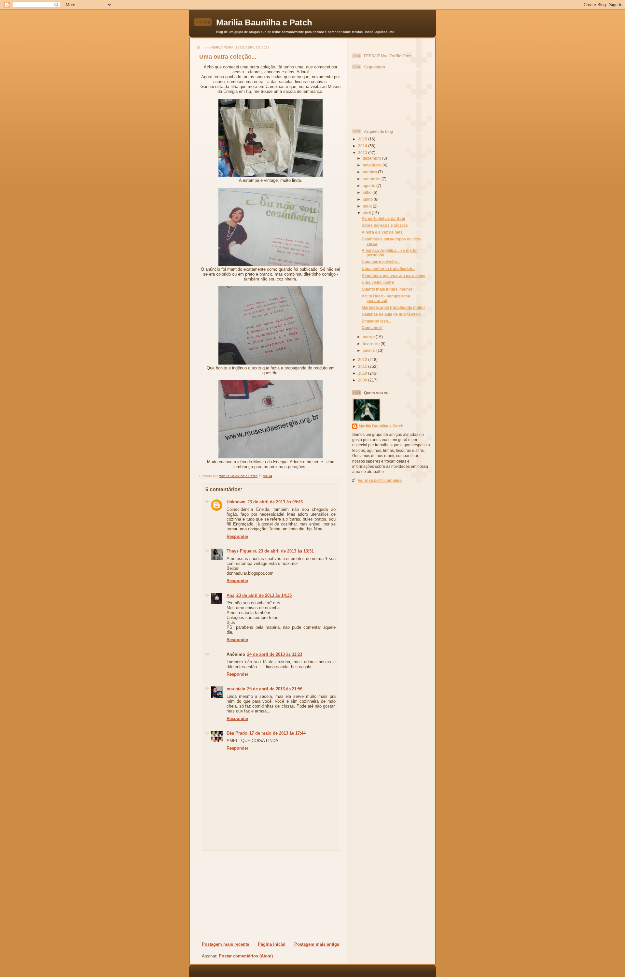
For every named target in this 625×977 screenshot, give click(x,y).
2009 (363, 380)
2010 (363, 373)
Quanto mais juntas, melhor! (388, 289)
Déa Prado (237, 733)
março (369, 337)
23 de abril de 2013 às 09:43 (275, 501)
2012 (363, 359)
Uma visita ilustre (378, 282)
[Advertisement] (241, 896)
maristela (236, 688)
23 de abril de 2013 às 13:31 (286, 551)
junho (368, 199)
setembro (372, 179)
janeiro (369, 350)
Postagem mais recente (225, 944)
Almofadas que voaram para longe (393, 275)
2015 (363, 139)
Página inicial (271, 944)
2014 (363, 146)
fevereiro (372, 343)
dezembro (372, 158)
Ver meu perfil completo (380, 480)
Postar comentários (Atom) (246, 956)
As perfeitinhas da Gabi (383, 218)
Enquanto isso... (376, 321)
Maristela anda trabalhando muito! (393, 307)
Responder (237, 536)
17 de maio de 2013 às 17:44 (277, 733)
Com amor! (372, 327)
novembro (372, 165)
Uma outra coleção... (381, 262)
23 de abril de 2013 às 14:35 (264, 595)
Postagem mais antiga (316, 944)
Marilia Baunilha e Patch (264, 22)
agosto (369, 185)
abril (367, 213)
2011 (363, 366)
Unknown (236, 501)
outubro (370, 172)
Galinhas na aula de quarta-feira (391, 314)
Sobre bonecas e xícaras (385, 225)
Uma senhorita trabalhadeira (388, 268)
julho (367, 192)
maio (368, 206)
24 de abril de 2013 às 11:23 (274, 654)
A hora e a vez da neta (382, 232)
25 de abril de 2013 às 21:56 (274, 688)
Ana (230, 595)
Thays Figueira (242, 551)
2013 (363, 153)
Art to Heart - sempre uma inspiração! (386, 298)
